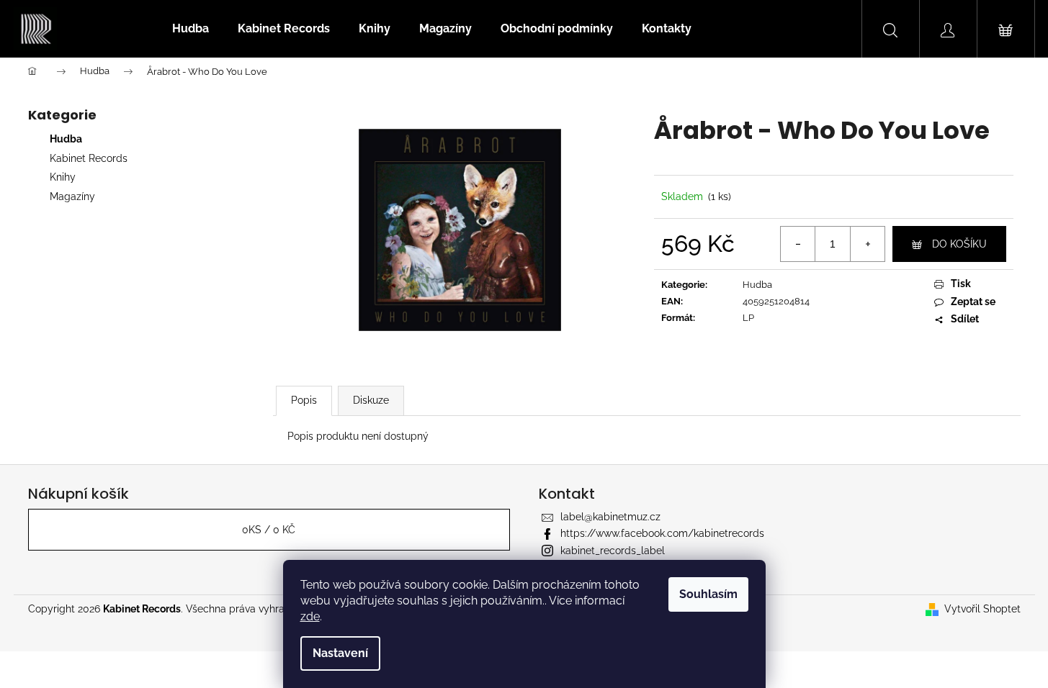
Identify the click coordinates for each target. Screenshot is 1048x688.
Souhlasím (708, 594)
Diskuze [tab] (371, 400)
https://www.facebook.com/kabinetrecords (662, 533)
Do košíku (959, 244)
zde (310, 616)
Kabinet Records (88, 158)
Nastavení (340, 653)
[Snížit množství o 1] (798, 244)
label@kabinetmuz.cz (610, 516)
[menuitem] (190, 29)
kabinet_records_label (612, 550)
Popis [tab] (304, 400)
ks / (268, 529)
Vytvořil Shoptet (982, 609)
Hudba (66, 139)
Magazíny (72, 196)
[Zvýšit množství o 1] (867, 244)
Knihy (63, 177)
